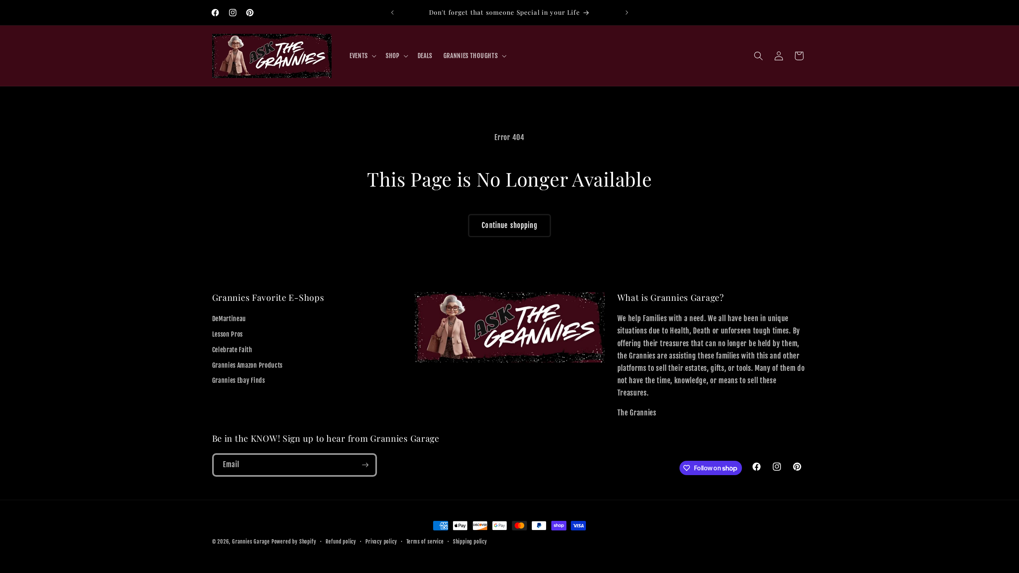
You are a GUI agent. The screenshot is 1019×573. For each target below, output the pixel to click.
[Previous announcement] (392, 12)
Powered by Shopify (293, 541)
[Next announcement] (626, 12)
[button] (362, 55)
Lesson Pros (227, 334)
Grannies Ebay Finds (238, 380)
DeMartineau (229, 319)
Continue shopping (509, 225)
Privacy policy (381, 541)
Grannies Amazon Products (247, 365)
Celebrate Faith (232, 350)
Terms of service (425, 541)
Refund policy (341, 541)
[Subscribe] (365, 465)
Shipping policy (470, 541)
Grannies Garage (251, 541)
